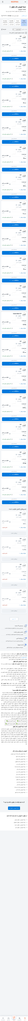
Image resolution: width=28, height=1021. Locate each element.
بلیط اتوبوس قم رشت (21, 764)
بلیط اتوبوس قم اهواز (21, 779)
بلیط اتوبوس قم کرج (21, 782)
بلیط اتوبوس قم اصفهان (20, 761)
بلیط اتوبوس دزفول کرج (20, 827)
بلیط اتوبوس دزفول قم (14, 808)
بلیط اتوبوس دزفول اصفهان (20, 822)
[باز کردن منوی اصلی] (25, 1)
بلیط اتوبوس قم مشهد (21, 756)
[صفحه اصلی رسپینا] (14, 1)
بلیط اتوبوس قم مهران (21, 759)
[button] (24, 23)
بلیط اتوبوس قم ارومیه (21, 777)
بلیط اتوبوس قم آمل (21, 784)
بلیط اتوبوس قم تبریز (21, 772)
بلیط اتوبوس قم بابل (21, 769)
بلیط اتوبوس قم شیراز (21, 774)
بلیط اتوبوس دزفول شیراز (20, 825)
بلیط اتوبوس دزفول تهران (20, 820)
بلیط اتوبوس (24, 657)
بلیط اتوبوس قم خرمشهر (20, 792)
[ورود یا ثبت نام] (2, 1)
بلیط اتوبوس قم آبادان (21, 790)
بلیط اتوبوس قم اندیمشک (20, 787)
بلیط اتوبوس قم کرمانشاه (20, 766)
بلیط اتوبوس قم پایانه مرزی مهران (18, 754)
